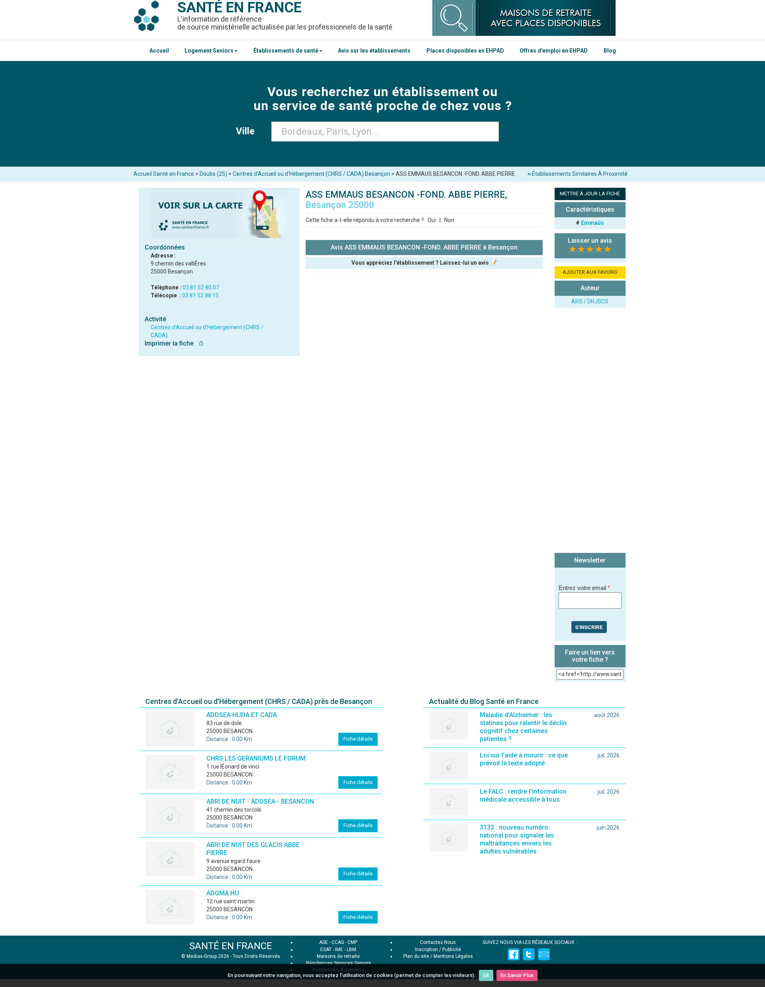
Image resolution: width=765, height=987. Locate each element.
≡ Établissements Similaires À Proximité (578, 174)
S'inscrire (589, 627)
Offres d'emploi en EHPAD (554, 50)
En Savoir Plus (517, 975)
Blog (610, 50)
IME (339, 949)
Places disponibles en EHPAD (465, 50)
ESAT (326, 949)
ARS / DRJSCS (589, 301)
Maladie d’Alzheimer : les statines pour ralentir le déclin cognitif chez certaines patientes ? (523, 727)
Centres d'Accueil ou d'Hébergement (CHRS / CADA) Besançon (311, 174)
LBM (351, 949)
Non (449, 220)
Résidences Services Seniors (338, 963)
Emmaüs (592, 223)
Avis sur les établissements (374, 50)
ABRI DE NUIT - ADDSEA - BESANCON (260, 801)
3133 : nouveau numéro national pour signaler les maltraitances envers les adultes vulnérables (517, 839)
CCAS (338, 942)
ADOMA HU (222, 893)
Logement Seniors (208, 50)
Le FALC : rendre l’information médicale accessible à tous (523, 795)
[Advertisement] (590, 431)
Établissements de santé (285, 50)
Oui (432, 220)
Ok (486, 975)
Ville (247, 131)
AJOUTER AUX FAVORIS (590, 272)
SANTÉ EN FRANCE (230, 946)
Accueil (159, 50)
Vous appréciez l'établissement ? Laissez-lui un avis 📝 (424, 263)
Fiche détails (358, 739)
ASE (323, 942)
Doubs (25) (213, 174)
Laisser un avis (590, 240)
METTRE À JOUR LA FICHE (590, 194)
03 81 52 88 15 (200, 295)
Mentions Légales (453, 956)
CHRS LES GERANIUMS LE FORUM (256, 758)
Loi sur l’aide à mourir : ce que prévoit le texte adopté (524, 759)
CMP (352, 942)
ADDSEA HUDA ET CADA (241, 715)
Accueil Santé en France (163, 174)
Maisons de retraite (338, 956)
